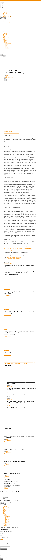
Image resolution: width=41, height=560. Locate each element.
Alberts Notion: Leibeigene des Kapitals (15, 352)
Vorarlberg (5, 12)
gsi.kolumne (7, 30)
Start (5, 67)
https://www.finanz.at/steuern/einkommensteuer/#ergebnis (16, 246)
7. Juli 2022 (6, 76)
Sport (4, 18)
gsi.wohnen (7, 28)
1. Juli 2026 (6, 476)
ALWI (7, 439)
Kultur (4, 17)
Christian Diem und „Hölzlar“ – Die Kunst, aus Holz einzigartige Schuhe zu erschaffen (21, 402)
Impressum (5, 498)
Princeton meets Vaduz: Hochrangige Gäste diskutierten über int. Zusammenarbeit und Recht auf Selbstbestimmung (19, 333)
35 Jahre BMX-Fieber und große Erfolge (18, 407)
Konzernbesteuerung (17, 257)
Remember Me (5, 537)
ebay (5, 487)
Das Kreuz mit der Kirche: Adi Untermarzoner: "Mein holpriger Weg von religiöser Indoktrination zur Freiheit (19, 363)
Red (7, 75)
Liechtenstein (7, 289)
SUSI (7, 463)
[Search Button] (10, 502)
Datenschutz (5, 497)
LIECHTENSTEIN (6, 13)
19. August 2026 (7, 295)
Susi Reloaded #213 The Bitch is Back (14, 461)
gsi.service (5, 21)
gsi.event (6, 23)
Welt (3, 14)
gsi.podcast (5, 31)
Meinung (4, 29)
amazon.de (6, 488)
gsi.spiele (6, 26)
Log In (1, 550)
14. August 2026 (7, 336)
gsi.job (6, 24)
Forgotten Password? (4, 541)
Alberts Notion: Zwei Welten (12, 473)
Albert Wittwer (10, 257)
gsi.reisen (7, 25)
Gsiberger (5, 19)
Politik (4, 15)
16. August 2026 (7, 315)
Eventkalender (8, 22)
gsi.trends (7, 27)
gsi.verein (4, 20)
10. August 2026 (7, 354)
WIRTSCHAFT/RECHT (7, 16)
